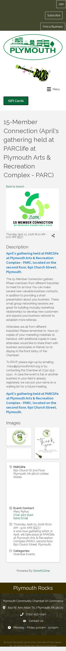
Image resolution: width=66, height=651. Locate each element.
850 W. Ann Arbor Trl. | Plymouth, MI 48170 (35, 607)
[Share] (53, 236)
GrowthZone (41, 570)
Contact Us (36, 621)
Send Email (20, 518)
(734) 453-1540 (23, 515)
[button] (53, 15)
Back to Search (15, 186)
